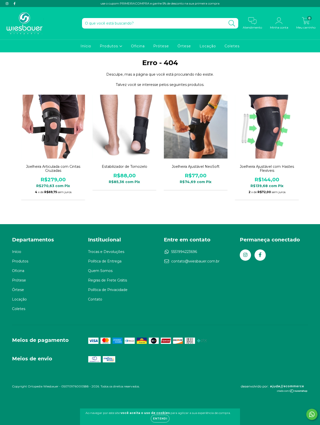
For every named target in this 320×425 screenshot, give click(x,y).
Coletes (232, 46)
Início (85, 46)
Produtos (109, 46)
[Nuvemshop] (292, 391)
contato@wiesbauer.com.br (195, 261)
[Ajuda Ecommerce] (274, 387)
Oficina (138, 46)
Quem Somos (100, 270)
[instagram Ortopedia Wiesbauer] (7, 3)
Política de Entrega (105, 261)
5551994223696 (184, 251)
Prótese (161, 46)
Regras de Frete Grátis (107, 280)
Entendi (160, 418)
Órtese (184, 46)
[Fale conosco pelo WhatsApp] (312, 414)
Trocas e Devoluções (106, 251)
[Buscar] (232, 23)
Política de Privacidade (108, 290)
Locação (208, 46)
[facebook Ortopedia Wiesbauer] (14, 3)
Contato (95, 299)
